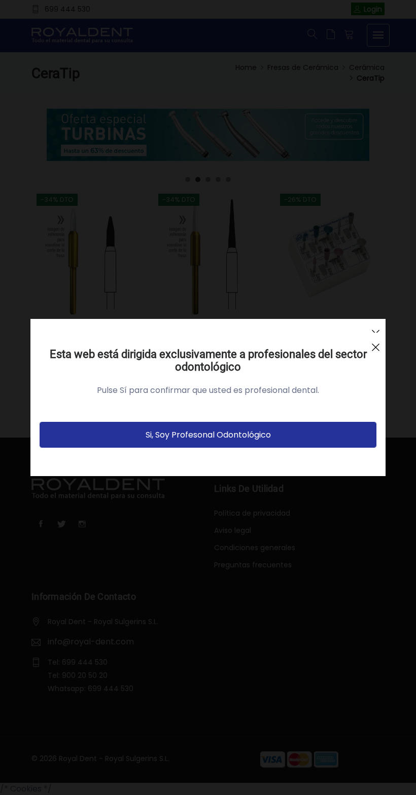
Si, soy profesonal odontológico (208, 435)
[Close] (375, 343)
